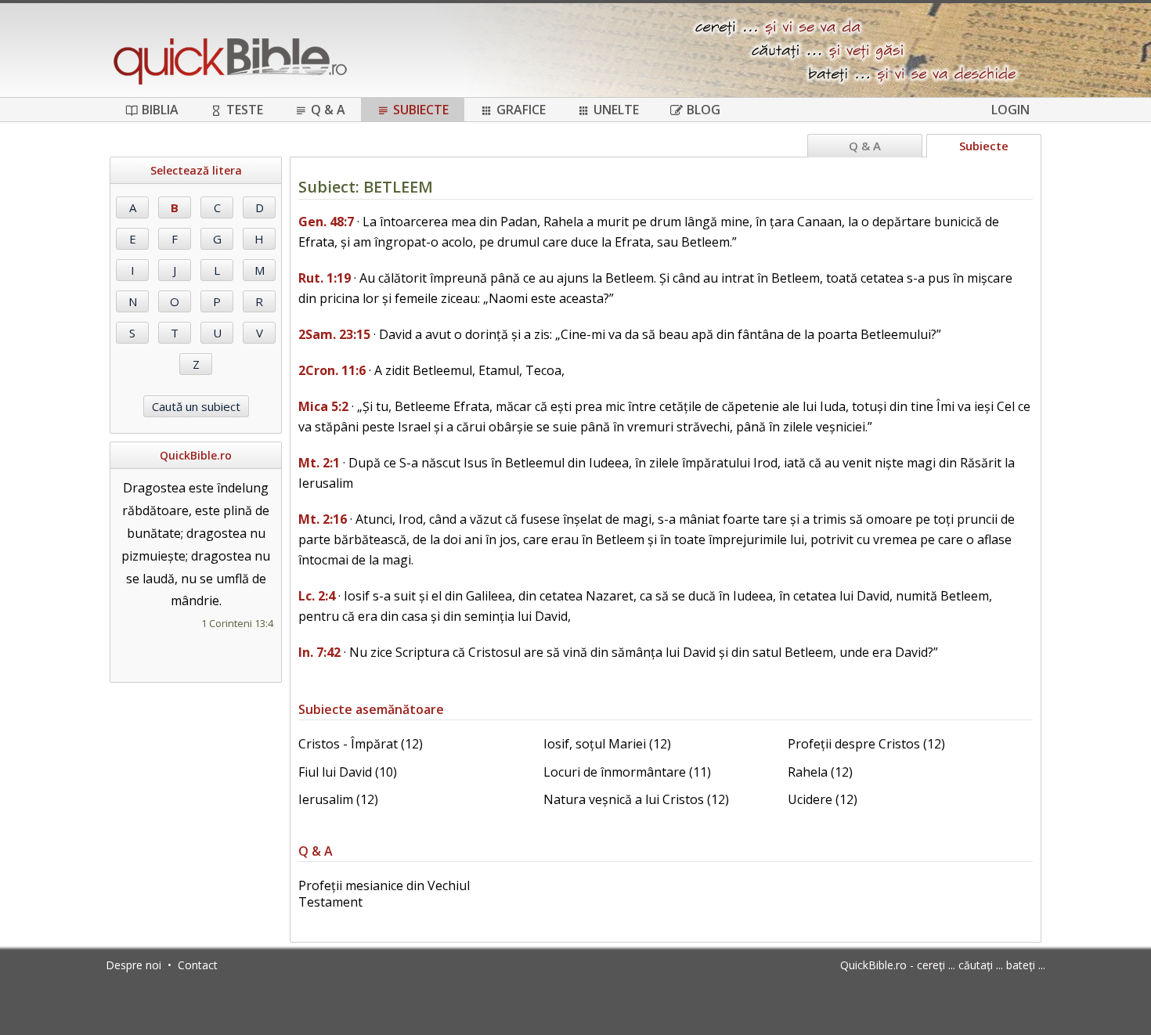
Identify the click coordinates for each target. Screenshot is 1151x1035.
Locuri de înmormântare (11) (627, 772)
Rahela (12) (820, 772)
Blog (703, 109)
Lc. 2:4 (316, 595)
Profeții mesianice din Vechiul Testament (384, 894)
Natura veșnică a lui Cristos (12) (636, 799)
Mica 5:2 (323, 406)
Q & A (328, 109)
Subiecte (421, 109)
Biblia (160, 109)
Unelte (616, 109)
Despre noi (133, 964)
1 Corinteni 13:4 (237, 623)
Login (1010, 109)
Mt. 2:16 (322, 519)
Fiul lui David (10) (347, 772)
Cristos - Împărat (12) (360, 743)
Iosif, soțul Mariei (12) (607, 743)
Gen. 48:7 (326, 221)
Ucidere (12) (822, 799)
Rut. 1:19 (324, 278)
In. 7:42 (319, 652)
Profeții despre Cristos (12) (866, 743)
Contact (198, 964)
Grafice (521, 109)
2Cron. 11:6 (332, 370)
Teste (244, 109)
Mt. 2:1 (319, 462)
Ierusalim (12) (338, 799)
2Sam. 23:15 (334, 334)
